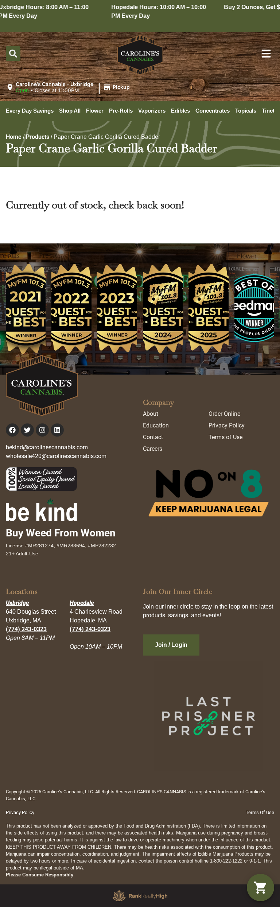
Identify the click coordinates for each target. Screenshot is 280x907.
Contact (153, 437)
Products (37, 136)
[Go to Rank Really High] (140, 895)
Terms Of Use (260, 812)
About (150, 413)
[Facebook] (12, 430)
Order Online (224, 413)
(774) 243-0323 (26, 629)
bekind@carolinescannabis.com (47, 447)
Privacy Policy (227, 425)
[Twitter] (27, 430)
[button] (69, 87)
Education (156, 425)
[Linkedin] (57, 430)
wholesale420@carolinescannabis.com (56, 456)
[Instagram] (42, 430)
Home (14, 136)
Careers (152, 448)
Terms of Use (225, 437)
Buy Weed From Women (61, 533)
